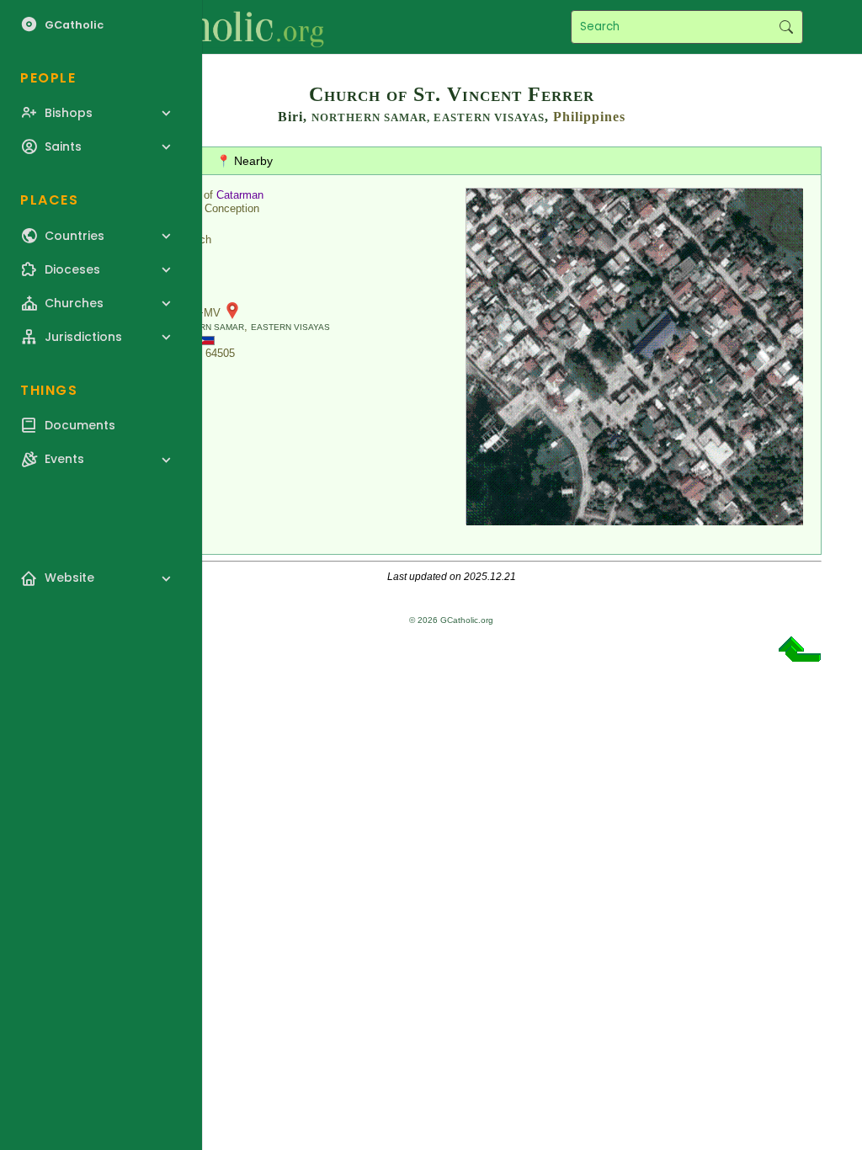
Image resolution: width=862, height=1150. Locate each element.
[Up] (800, 655)
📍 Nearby (244, 161)
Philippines (589, 116)
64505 (220, 353)
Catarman (239, 195)
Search (786, 27)
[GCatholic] (207, 27)
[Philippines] (205, 339)
